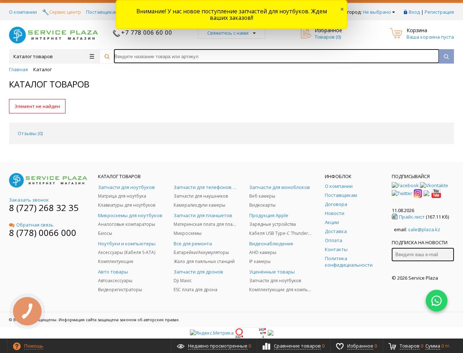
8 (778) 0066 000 (42, 232)
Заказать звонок (29, 200)
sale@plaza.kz (424, 229)
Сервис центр (65, 12)
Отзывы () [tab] (30, 133)
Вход (414, 12)
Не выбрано (377, 12)
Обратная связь (35, 224)
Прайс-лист (412, 217)
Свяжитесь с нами (228, 33)
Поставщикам (102, 12)
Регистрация (439, 12)
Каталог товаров (33, 56)
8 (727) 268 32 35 (43, 208)
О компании (23, 12)
